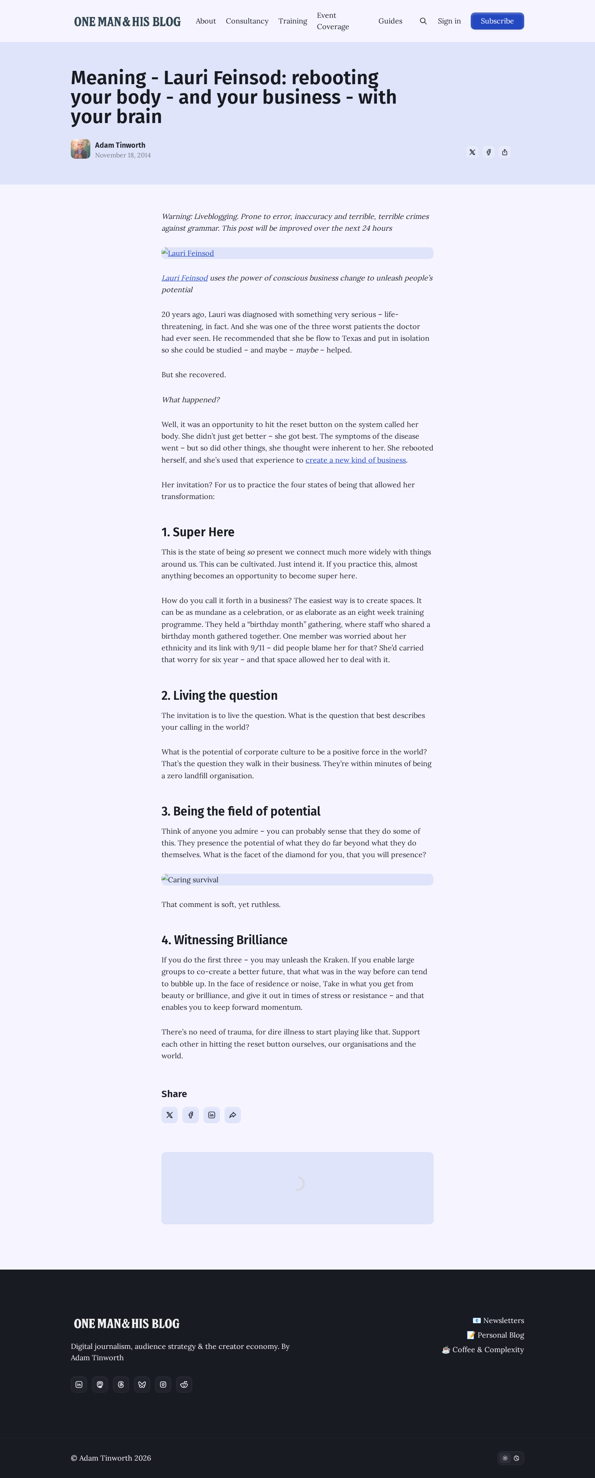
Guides (390, 20)
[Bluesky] (142, 1384)
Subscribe (497, 20)
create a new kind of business (356, 460)
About (206, 20)
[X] (472, 152)
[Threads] (121, 1384)
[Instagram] (163, 1384)
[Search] (423, 21)
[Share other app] (504, 152)
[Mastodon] (100, 1384)
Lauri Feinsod (185, 277)
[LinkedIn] (212, 1115)
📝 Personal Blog (495, 1335)
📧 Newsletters (498, 1320)
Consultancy (247, 20)
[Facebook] (488, 152)
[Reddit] (184, 1384)
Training (292, 20)
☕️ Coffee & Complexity (483, 1349)
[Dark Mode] (510, 1458)
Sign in (449, 20)
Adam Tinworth (120, 145)
